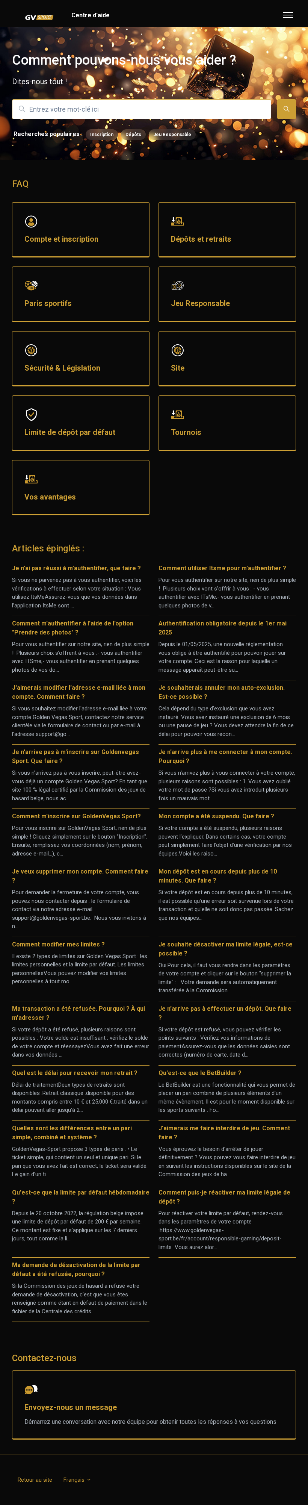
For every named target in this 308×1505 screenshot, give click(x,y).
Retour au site (35, 1479)
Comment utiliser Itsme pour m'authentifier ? (222, 568)
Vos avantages (50, 496)
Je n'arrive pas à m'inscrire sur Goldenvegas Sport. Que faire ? (75, 756)
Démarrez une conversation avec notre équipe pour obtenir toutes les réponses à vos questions (150, 1421)
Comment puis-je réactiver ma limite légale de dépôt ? (224, 1197)
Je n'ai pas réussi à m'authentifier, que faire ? (76, 568)
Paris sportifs (48, 303)
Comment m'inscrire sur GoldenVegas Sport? (76, 816)
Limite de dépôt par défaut (69, 432)
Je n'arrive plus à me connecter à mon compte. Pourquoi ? (225, 756)
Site (177, 367)
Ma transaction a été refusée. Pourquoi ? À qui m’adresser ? (78, 1013)
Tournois (186, 432)
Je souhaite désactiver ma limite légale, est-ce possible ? (226, 949)
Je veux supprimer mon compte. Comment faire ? (80, 876)
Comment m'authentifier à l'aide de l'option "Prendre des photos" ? (72, 628)
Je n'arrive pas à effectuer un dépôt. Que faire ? (225, 1013)
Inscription (101, 134)
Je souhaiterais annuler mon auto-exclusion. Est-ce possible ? (222, 692)
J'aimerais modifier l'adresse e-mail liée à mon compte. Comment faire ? (78, 692)
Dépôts (133, 134)
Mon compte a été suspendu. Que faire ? (216, 816)
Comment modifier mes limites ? (58, 944)
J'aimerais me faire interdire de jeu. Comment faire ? (224, 1133)
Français (74, 1479)
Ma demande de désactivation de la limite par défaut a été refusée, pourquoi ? (76, 1269)
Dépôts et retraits (201, 239)
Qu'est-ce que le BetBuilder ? (200, 1073)
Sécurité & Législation (62, 367)
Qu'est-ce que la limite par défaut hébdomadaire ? (80, 1197)
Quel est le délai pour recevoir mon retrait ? (74, 1073)
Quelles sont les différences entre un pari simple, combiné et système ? (72, 1133)
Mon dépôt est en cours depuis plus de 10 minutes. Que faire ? (218, 876)
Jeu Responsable (172, 134)
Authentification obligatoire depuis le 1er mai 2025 (223, 628)
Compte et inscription (61, 239)
